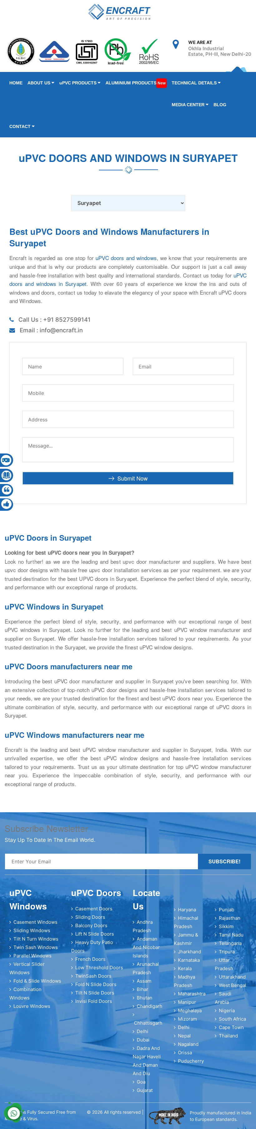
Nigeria (227, 1010)
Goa (141, 1082)
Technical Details (195, 82)
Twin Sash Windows (35, 947)
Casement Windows (35, 922)
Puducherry (191, 1061)
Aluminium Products (135, 82)
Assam (144, 981)
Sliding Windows (31, 930)
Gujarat (145, 1090)
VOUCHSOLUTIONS (101, 1119)
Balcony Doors (91, 925)
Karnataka (189, 960)
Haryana (187, 910)
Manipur (187, 1002)
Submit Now (132, 478)
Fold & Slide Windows (37, 981)
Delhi (142, 1031)
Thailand (228, 1036)
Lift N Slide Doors (94, 934)
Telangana (230, 943)
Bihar (142, 989)
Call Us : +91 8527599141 (54, 319)
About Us (39, 82)
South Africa (232, 1019)
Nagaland (188, 1044)
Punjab (226, 910)
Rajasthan (229, 918)
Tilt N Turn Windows (35, 939)
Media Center (189, 104)
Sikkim (226, 926)
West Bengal (232, 985)
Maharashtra (191, 994)
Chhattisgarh (148, 1023)
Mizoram (187, 1019)
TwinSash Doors (93, 976)
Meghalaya (190, 1010)
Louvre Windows (31, 1006)
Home (15, 82)
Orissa (185, 1052)
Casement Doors (93, 909)
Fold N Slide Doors (95, 984)
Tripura (227, 952)
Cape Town (231, 1027)
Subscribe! (224, 861)
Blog (220, 104)
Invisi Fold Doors (93, 1001)
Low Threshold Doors (99, 967)
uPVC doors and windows (126, 258)
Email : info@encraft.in (51, 330)
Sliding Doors (90, 917)
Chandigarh (149, 1006)
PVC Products (78, 82)
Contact (20, 126)
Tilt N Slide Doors (94, 993)
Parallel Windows (32, 956)
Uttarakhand (232, 977)
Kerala (185, 968)
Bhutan (144, 998)
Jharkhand (189, 952)
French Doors (90, 959)
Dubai (143, 1040)
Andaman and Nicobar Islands (146, 947)
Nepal (184, 1036)
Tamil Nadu (231, 935)
